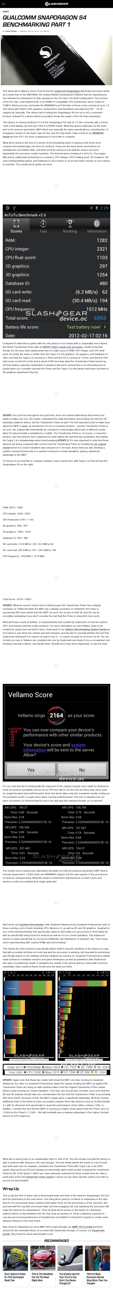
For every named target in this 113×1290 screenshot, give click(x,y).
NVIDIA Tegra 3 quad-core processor (63, 346)
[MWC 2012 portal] (82, 1226)
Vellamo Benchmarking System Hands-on (87, 629)
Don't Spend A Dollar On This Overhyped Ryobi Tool (15, 1276)
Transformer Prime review (39, 1176)
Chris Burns (11, 31)
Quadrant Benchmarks (31, 924)
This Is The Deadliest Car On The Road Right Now (42, 1276)
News (6, 12)
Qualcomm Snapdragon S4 (69, 91)
